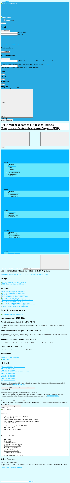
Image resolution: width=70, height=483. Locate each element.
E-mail (20, 60)
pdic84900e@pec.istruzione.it (23, 421)
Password (21, 34)
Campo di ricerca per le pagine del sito (12, 268)
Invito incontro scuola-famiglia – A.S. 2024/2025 (21, 331)
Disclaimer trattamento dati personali (11, 467)
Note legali (7, 441)
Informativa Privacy (10, 442)
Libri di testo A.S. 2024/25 (13, 346)
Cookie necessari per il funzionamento (12, 401)
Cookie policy (8, 439)
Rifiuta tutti (15, 388)
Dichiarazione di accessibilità (12, 446)
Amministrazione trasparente (12, 452)
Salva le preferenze (15, 406)
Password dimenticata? (7, 37)
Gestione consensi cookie (11, 451)
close (2, 147)
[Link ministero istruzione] (9, 3)
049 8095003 (11, 418)
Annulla (3, 120)
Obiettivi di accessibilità (11, 447)
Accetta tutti (28, 388)
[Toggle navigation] (15, 139)
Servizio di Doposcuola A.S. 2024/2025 (18, 322)
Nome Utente (22, 32)
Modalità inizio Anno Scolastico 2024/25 (18, 339)
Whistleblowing (8, 449)
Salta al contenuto (6, 1)
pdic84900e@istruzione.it (23, 419)
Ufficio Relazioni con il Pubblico (13, 444)
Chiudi (3, 74)
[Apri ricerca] (54, 139)
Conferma (9, 120)
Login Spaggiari (47, 64)
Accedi (3, 23)
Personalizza (4, 388)
